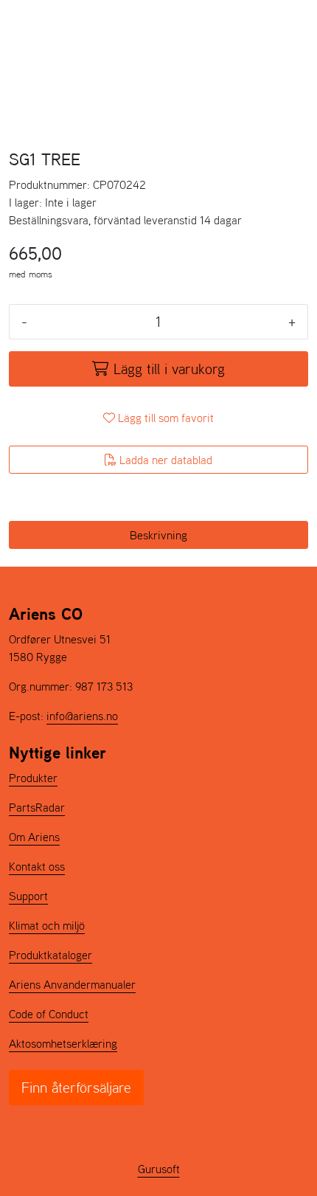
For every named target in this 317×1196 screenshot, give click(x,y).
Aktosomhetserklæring (63, 1043)
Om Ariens (34, 837)
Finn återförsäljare (76, 1087)
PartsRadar (37, 807)
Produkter (33, 778)
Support (28, 896)
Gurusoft (159, 1169)
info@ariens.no (82, 716)
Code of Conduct (48, 1014)
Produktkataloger (50, 955)
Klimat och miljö (47, 925)
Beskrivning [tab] (158, 535)
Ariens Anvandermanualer (72, 984)
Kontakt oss (37, 866)
